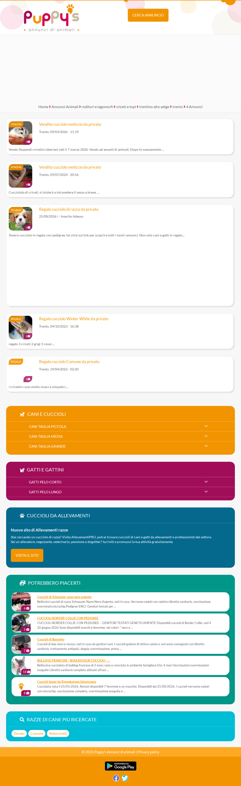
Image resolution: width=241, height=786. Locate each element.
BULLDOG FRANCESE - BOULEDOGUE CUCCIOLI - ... (73, 660)
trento (178, 106)
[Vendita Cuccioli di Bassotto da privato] (21, 644)
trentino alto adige (154, 106)
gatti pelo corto (45, 482)
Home (43, 106)
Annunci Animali (65, 106)
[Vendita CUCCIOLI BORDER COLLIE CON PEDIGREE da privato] (21, 623)
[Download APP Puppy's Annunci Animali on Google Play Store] (121, 769)
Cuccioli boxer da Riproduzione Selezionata (66, 682)
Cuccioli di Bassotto (50, 639)
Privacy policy (148, 752)
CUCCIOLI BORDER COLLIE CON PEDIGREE (67, 618)
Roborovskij (58, 733)
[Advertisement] (120, 68)
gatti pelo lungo (45, 492)
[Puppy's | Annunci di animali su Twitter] (125, 779)
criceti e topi (126, 106)
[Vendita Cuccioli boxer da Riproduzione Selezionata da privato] (21, 686)
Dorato (19, 733)
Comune (37, 733)
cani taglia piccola (47, 426)
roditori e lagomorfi (97, 106)
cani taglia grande (47, 446)
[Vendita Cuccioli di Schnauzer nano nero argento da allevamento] (21, 601)
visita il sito (27, 555)
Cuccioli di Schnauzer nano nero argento (64, 597)
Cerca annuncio (148, 15)
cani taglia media (46, 436)
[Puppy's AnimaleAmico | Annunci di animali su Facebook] (116, 779)
